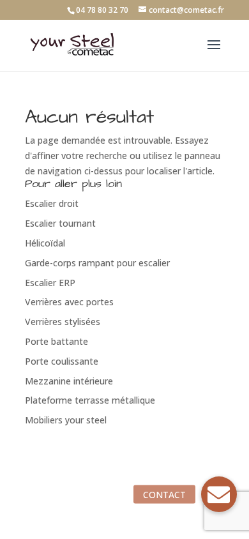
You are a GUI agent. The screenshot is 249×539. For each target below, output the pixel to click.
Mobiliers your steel (66, 420)
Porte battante (56, 341)
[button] (219, 494)
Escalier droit (52, 203)
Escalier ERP (50, 283)
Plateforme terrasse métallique (90, 400)
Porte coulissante (61, 361)
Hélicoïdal (45, 243)
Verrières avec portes (69, 302)
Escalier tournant (60, 223)
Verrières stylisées (62, 321)
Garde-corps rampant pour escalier (97, 263)
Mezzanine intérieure (69, 381)
